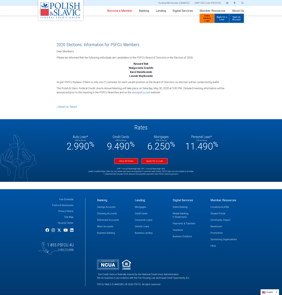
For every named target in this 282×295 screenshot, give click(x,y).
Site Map (68, 217)
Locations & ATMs (219, 207)
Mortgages (140, 207)
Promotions (216, 233)
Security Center (65, 223)
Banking (144, 10)
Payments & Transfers (184, 223)
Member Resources (212, 10)
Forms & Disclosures (62, 205)
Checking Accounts (107, 213)
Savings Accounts (106, 207)
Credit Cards (141, 213)
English (269, 292)
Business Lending (143, 233)
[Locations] (234, 3)
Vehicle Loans (142, 226)
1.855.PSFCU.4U (60, 245)
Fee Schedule (66, 199)
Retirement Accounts (108, 220)
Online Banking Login (207, 18)
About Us (238, 10)
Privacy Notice (65, 211)
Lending (161, 10)
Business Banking (106, 233)
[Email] (227, 3)
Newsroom (216, 226)
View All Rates (126, 161)
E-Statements (180, 217)
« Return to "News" (67, 106)
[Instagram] (54, 230)
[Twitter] (59, 230)
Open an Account (236, 18)
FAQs (213, 245)
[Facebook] (47, 230)
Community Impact (220, 220)
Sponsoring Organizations (223, 239)
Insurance (178, 230)
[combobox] (270, 292)
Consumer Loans (143, 220)
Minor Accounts (105, 226)
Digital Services (183, 10)
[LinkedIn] (71, 230)
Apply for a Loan (221, 18)
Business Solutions (182, 236)
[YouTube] (66, 230)
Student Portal (217, 213)
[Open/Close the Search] (242, 3)
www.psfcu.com (141, 92)
